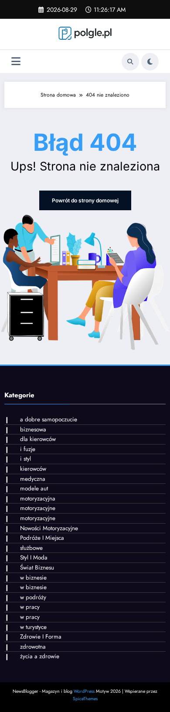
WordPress (84, 691)
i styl (25, 459)
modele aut (34, 488)
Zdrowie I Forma (40, 636)
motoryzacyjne (37, 508)
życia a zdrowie (39, 656)
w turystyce (33, 627)
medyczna (32, 479)
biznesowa (33, 429)
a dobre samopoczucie (48, 419)
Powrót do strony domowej (85, 200)
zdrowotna (33, 647)
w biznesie (33, 577)
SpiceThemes (85, 698)
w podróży (33, 597)
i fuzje (27, 449)
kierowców (33, 469)
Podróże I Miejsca (42, 538)
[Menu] (16, 61)
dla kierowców (38, 439)
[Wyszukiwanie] (130, 61)
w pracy (30, 607)
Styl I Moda (34, 557)
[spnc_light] (150, 61)
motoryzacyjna (37, 498)
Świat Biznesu (37, 567)
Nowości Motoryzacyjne (49, 528)
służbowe (31, 548)
